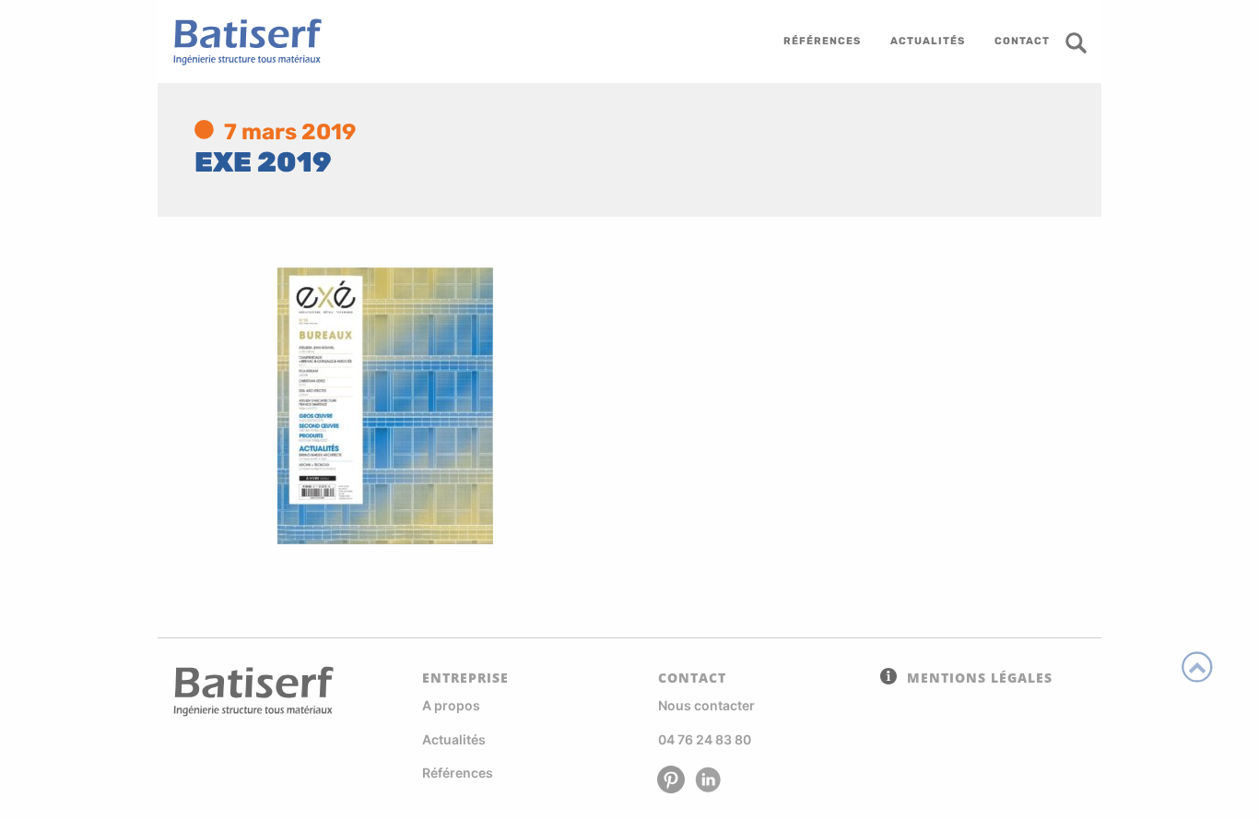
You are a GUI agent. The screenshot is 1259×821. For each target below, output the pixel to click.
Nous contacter (706, 705)
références (822, 41)
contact (1022, 41)
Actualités (454, 739)
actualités (927, 41)
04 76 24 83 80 (704, 739)
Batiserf (241, 41)
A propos (451, 705)
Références (457, 772)
